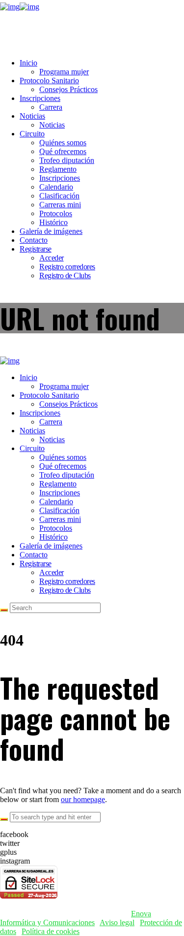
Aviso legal (117, 922)
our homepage (83, 799)
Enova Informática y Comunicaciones (75, 918)
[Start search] (4, 610)
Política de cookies (50, 931)
